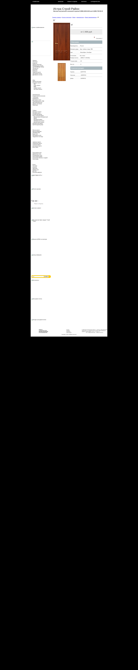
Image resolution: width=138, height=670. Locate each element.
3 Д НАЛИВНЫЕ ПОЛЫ (38, 67)
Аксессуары (35, 159)
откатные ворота (37, 144)
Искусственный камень (38, 115)
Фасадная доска (36, 113)
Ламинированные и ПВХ (38, 101)
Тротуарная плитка (37, 73)
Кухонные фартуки (37, 172)
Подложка (35, 69)
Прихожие (35, 168)
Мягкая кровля (36, 130)
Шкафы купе (36, 169)
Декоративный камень (39, 122)
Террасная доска (37, 72)
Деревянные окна (37, 153)
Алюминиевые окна (37, 155)
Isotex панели (37, 85)
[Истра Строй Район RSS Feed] (32, 335)
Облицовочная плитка (39, 120)
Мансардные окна (37, 135)
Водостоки (35, 134)
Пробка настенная (37, 81)
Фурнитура (35, 105)
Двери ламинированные (90, 17)
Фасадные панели (37, 111)
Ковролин (35, 63)
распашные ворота (37, 146)
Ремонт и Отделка (38, 203)
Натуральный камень (38, 123)
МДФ (35, 86)
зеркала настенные (37, 103)
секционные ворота (37, 143)
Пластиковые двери (37, 156)
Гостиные (35, 165)
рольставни (35, 147)
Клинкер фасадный (37, 114)
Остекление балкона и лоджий (40, 157)
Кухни (34, 164)
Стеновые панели (37, 82)
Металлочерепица (37, 131)
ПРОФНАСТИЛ (36, 132)
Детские (34, 171)
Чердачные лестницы (38, 136)
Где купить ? (99, 38)
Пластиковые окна (37, 152)
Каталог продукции (66, 17)
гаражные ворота (37, 142)
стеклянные (35, 97)
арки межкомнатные (37, 102)
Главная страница (56, 17)
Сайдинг (35, 110)
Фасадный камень (38, 119)
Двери (73, 17)
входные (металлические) (39, 96)
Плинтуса (35, 70)
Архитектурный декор (38, 124)
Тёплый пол (35, 68)
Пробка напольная (37, 64)
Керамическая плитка (38, 65)
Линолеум (35, 61)
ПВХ (35, 84)
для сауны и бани (37, 99)
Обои (34, 80)
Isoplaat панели (37, 88)
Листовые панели (38, 89)
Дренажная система (37, 74)
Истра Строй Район (66, 8)
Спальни (35, 167)
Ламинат (35, 60)
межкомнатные (36, 94)
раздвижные (35, 98)
